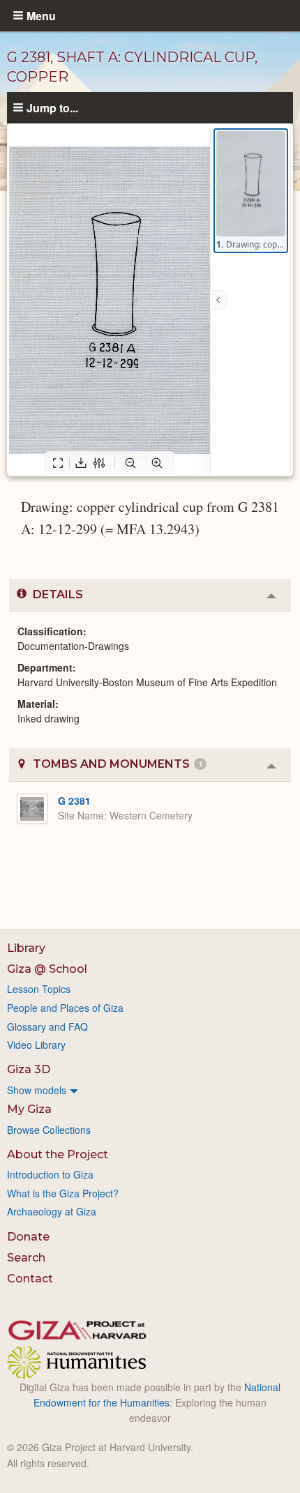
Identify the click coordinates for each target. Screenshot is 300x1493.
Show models (36, 1090)
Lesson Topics (38, 989)
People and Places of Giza (65, 1008)
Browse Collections (49, 1130)
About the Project (57, 1154)
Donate (28, 1236)
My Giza (29, 1109)
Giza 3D (28, 1069)
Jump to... (52, 107)
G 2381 (74, 801)
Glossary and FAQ (47, 1026)
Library (26, 948)
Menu (41, 15)
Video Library (36, 1045)
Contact (30, 1278)
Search (26, 1257)
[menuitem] (150, 1090)
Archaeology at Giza (51, 1211)
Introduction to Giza (50, 1174)
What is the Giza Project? (63, 1193)
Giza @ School (47, 969)
